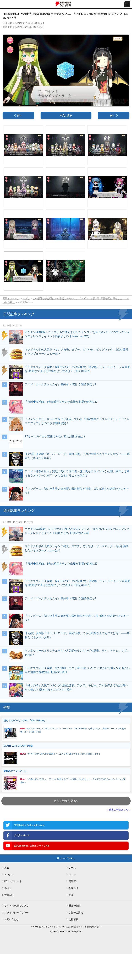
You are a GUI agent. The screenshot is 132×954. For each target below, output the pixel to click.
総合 (6, 867)
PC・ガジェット (13, 881)
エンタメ (9, 874)
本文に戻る (66, 115)
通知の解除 (75, 905)
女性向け (73, 888)
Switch (7, 888)
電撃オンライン (11, 298)
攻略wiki (8, 895)
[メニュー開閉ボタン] (127, 4)
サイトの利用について (16, 905)
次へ (112, 115)
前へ (19, 115)
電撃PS (72, 881)
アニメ (72, 874)
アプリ (26, 298)
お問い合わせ (11, 919)
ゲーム (72, 867)
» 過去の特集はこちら (119, 809)
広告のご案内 (76, 912)
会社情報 (73, 919)
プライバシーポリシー (16, 912)
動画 (71, 895)
